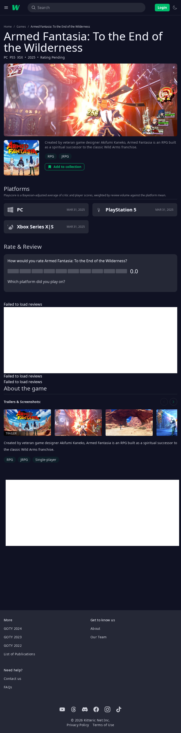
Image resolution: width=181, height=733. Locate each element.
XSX (20, 57)
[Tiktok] (119, 709)
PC (6, 57)
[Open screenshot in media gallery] (78, 422)
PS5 (12, 57)
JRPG (65, 156)
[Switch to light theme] (175, 7)
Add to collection (67, 166)
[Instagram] (107, 709)
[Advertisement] (90, 340)
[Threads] (73, 709)
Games (21, 27)
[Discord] (85, 709)
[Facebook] (96, 709)
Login (162, 7)
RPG (51, 156)
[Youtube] (62, 709)
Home (8, 27)
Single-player (45, 459)
